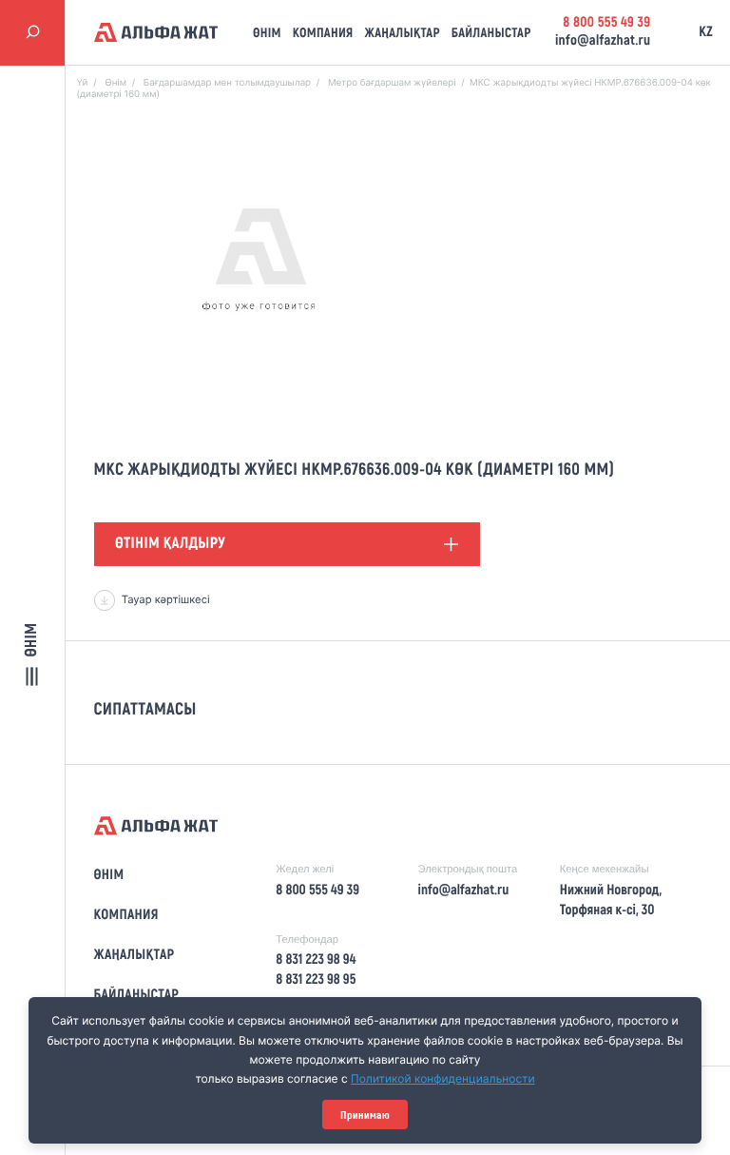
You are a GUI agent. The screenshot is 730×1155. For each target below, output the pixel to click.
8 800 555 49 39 (606, 22)
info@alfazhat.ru (602, 40)
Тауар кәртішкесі (166, 599)
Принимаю (365, 1115)
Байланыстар (491, 33)
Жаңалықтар (402, 33)
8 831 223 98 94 (315, 960)
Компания (323, 33)
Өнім (267, 33)
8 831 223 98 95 (315, 980)
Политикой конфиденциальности (443, 1078)
